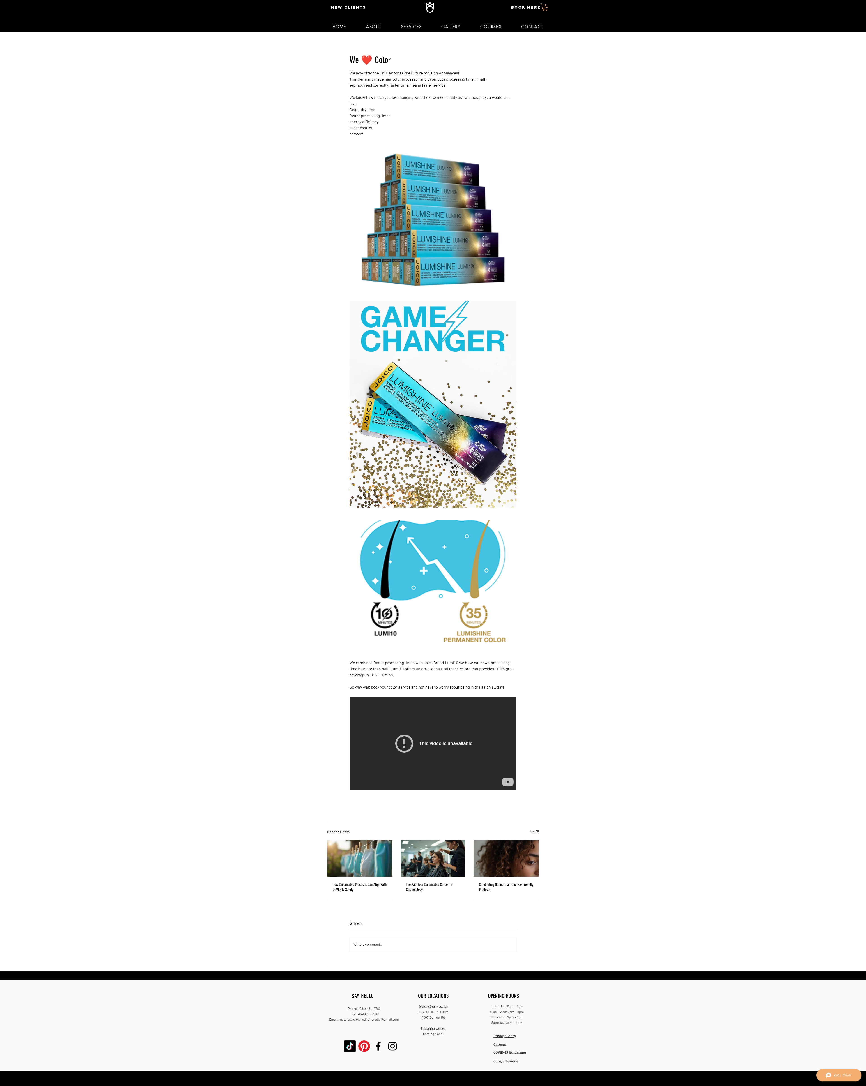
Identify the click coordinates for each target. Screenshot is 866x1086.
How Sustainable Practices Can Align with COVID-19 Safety (360, 887)
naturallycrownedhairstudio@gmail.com (369, 1020)
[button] (545, 7)
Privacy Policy (504, 1036)
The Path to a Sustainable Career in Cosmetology (429, 887)
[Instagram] (392, 1046)
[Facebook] (378, 1046)
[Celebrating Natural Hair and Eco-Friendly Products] (506, 858)
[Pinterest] (364, 1046)
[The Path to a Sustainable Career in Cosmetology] (433, 858)
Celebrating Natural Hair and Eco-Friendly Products (506, 887)
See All (534, 832)
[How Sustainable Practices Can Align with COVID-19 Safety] (359, 858)
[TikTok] (350, 1046)
